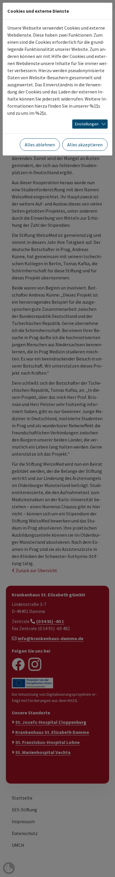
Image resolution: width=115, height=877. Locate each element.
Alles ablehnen (40, 145)
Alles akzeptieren (85, 145)
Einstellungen (86, 124)
